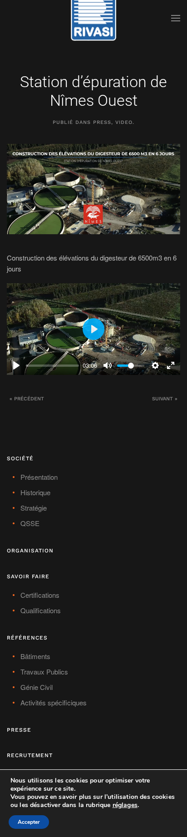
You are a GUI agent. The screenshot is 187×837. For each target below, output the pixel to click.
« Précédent (27, 399)
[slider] (52, 365)
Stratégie (33, 507)
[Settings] (155, 365)
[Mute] (107, 365)
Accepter (29, 822)
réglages (125, 805)
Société (20, 458)
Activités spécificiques (53, 702)
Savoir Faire (28, 576)
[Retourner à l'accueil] (93, 18)
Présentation (39, 477)
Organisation (30, 550)
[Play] (16, 365)
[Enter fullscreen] (170, 365)
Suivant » (164, 399)
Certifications (39, 595)
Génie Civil (36, 687)
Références (27, 638)
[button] (175, 18)
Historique (35, 492)
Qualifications (40, 610)
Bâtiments (35, 656)
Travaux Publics (44, 671)
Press (102, 122)
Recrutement (30, 755)
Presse (19, 730)
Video (124, 122)
